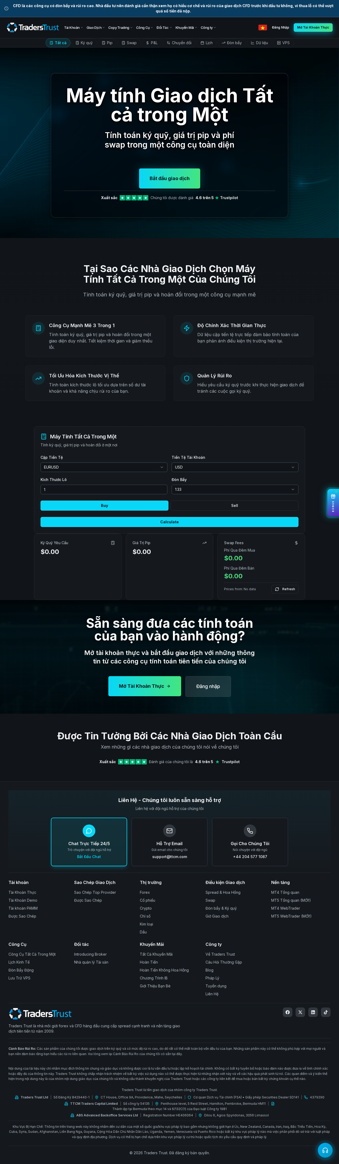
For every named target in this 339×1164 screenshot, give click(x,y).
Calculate (169, 522)
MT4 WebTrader (285, 908)
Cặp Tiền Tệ (52, 457)
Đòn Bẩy (179, 479)
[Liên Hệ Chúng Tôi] (325, 1150)
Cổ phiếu (147, 900)
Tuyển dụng (216, 986)
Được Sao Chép (22, 916)
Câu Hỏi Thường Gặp (224, 962)
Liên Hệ (212, 994)
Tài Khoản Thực (22, 892)
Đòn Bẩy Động (21, 970)
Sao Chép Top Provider (95, 892)
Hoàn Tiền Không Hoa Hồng (164, 970)
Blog (209, 970)
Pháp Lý (212, 978)
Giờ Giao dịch (217, 916)
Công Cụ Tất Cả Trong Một (32, 954)
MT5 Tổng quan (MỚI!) (291, 900)
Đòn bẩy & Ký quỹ (221, 908)
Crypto (146, 908)
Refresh (288, 589)
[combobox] (104, 467)
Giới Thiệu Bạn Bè (155, 986)
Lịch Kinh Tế (19, 962)
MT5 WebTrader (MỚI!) (291, 916)
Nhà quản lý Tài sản (91, 962)
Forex (145, 892)
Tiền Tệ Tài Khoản (188, 457)
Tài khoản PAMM (23, 908)
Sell (234, 505)
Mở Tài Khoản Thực (141, 686)
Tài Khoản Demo (22, 900)
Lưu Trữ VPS (19, 978)
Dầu (143, 932)
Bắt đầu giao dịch (170, 178)
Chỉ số (145, 916)
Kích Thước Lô (54, 479)
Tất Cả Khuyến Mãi (156, 954)
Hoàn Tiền (149, 962)
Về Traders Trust (220, 954)
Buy (104, 505)
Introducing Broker (90, 954)
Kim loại (146, 924)
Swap (210, 900)
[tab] (58, 42)
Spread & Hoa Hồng (223, 892)
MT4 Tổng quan (285, 892)
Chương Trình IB (154, 978)
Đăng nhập (208, 686)
